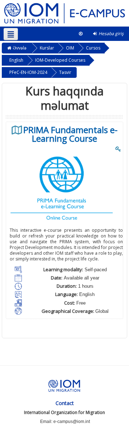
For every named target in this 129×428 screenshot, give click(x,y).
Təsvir (65, 72)
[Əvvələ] (64, 13)
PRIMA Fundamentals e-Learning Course (70, 134)
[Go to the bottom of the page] (80, 34)
